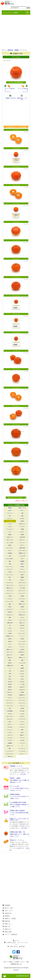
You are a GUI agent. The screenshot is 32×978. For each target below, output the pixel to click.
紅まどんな (9, 719)
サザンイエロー (9, 585)
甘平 (22, 558)
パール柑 (22, 684)
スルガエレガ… (9, 614)
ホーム (4, 50)
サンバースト (22, 593)
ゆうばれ (22, 740)
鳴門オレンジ (22, 657)
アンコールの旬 (14, 786)
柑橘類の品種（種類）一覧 (17, 832)
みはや (22, 732)
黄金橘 (22, 534)
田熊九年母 (9, 622)
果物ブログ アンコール (17, 840)
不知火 (9, 606)
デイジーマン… (22, 644)
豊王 (10, 721)
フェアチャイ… (9, 703)
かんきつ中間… (9, 558)
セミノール (22, 620)
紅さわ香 (22, 711)
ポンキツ (22, 724)
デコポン (10, 646)
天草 (10, 515)
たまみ (9, 628)
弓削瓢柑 (10, 743)
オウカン (22, 532)
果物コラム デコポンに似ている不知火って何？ (19, 819)
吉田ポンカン (10, 745)
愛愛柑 (9, 507)
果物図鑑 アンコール (16, 766)
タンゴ (22, 630)
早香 (10, 673)
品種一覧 (7, 926)
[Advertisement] (16, 32)
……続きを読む (22, 774)
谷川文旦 (22, 625)
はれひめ (10, 681)
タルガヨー (22, 628)
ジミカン (22, 609)
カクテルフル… (9, 548)
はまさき (22, 671)
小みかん (22, 580)
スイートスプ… (22, 612)
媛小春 (9, 689)
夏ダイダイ (9, 654)
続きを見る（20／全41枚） (15, 497)
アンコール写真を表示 (10, 89)
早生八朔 (10, 756)
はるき (22, 676)
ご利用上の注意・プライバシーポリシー (17, 943)
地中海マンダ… (9, 636)
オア (10, 532)
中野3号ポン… (22, 652)
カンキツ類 (22, 556)
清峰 (10, 617)
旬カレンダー (9, 911)
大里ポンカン (10, 537)
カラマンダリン (22, 550)
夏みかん (10, 657)
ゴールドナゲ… (9, 582)
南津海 (22, 654)
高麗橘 (22, 577)
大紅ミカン (22, 539)
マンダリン (22, 727)
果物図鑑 (7, 905)
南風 (22, 660)
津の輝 (22, 638)
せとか (22, 617)
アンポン (10, 523)
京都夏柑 (22, 561)
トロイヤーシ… (9, 652)
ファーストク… (22, 700)
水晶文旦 (10, 612)
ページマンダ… (22, 719)
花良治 (22, 574)
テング (9, 644)
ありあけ (22, 518)
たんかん (10, 630)
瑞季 (22, 729)
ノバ (10, 668)
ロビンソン (22, 753)
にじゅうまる (22, 663)
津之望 (9, 641)
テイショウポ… (22, 641)
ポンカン (10, 724)
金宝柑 (22, 566)
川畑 (10, 556)
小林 (10, 580)
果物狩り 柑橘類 (15, 778)
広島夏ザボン (22, 695)
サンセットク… (9, 593)
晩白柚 (9, 684)
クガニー (22, 569)
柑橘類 (17, 50)
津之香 (9, 638)
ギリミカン (9, 569)
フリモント (22, 705)
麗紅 (10, 748)
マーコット (9, 729)
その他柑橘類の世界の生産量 (18, 802)
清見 (10, 564)
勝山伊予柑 (22, 548)
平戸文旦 (10, 695)
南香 (10, 660)
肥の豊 (9, 687)
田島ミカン (22, 622)
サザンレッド (22, 585)
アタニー (22, 510)
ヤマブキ (10, 740)
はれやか (22, 681)
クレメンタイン (9, 574)
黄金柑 (9, 534)
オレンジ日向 (10, 542)
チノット (22, 636)
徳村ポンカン (10, 649)
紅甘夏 (22, 708)
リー (22, 745)
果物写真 (10, 50)
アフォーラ (9, 513)
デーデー (22, 646)
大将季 (9, 633)
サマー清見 (22, 588)
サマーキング (10, 590)
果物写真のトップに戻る (22, 98)
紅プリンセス (10, 716)
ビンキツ (10, 697)
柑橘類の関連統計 (15, 794)
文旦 (10, 708)
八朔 (10, 671)
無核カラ (22, 735)
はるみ (22, 679)
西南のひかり (22, 614)
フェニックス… (22, 703)
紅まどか (22, 716)
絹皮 (10, 561)
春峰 (10, 604)
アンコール (7, 91)
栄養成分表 (8, 913)
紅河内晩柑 (9, 711)
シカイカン (9, 598)
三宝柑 (9, 596)
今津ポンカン (22, 523)
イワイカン (22, 526)
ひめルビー (9, 692)
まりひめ (10, 727)
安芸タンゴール (22, 507)
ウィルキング (10, 529)
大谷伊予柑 (22, 537)
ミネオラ (10, 732)
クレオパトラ (22, 572)
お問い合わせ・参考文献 (17, 946)
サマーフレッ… (22, 590)
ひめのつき (22, 689)
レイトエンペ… (22, 748)
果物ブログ (8, 929)
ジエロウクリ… (9, 609)
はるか (9, 676)
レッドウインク (9, 751)
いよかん (10, 526)
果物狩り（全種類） (11, 918)
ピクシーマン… (9, 700)
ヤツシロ (22, 737)
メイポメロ (9, 737)
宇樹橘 (22, 529)
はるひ (9, 679)
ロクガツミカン (9, 753)
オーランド (22, 542)
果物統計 (7, 916)
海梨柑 (22, 668)
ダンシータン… (22, 633)
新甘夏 (22, 606)
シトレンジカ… (9, 601)
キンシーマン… (9, 566)
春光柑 (22, 601)
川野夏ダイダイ (22, 553)
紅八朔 (9, 713)
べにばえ (22, 713)
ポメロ (22, 721)
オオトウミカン (9, 539)
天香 (22, 513)
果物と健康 (8, 932)
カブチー (10, 550)
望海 (22, 665)
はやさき (22, 673)
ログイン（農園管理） (11, 934)
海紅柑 (9, 545)
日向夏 (22, 692)
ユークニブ (22, 743)
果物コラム (8, 924)
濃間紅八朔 (9, 665)
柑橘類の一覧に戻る (11, 98)
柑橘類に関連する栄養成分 (17, 810)
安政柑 (22, 521)
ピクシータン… (22, 697)
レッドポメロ (22, 751)
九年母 (9, 572)
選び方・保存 (9, 908)
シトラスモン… (22, 598)
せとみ (9, 620)
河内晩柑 (10, 553)
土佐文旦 (22, 649)
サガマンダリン (22, 582)
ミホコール (9, 735)
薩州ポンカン (10, 588)
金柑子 (22, 564)
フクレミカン (10, 705)
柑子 (10, 577)
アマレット (9, 518)
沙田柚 (22, 596)
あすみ (9, 510)
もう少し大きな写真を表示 (16, 82)
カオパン (22, 545)
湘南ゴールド (22, 604)
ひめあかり (22, 687)
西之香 (9, 663)
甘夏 (22, 515)
